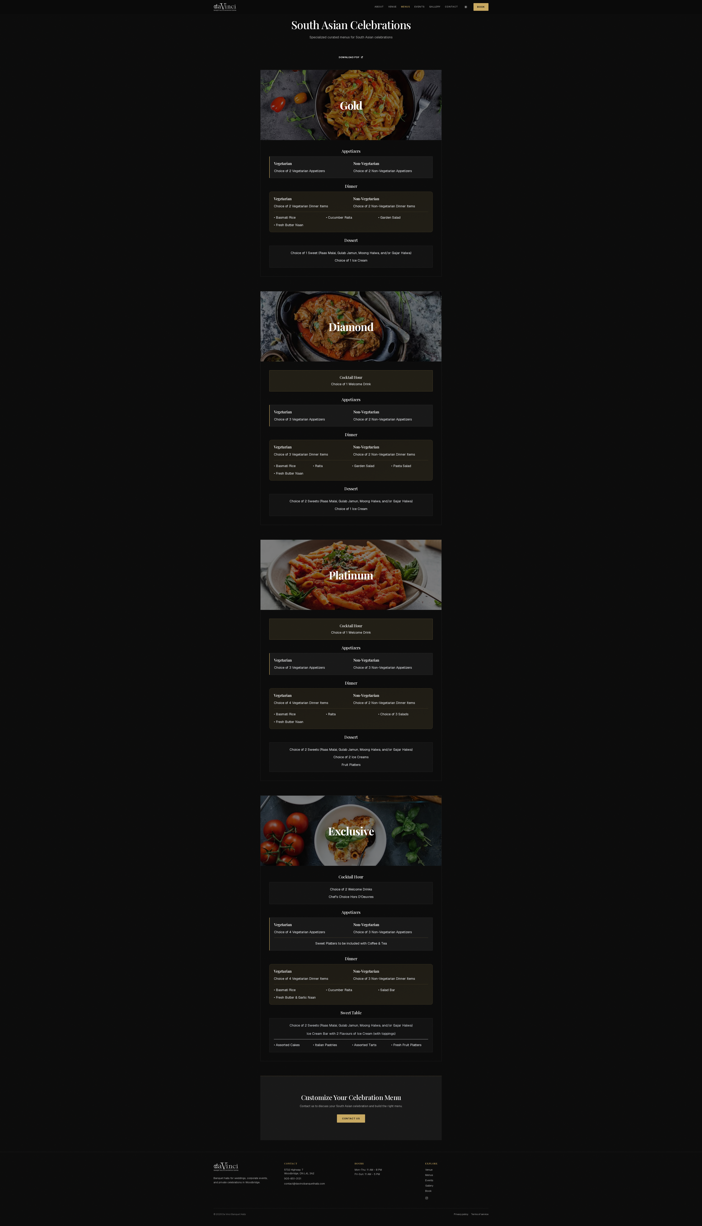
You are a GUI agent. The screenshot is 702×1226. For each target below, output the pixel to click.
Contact (451, 6)
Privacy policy (461, 1214)
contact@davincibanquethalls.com (304, 1183)
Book (481, 6)
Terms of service (479, 1214)
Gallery (435, 6)
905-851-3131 (292, 1178)
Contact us (351, 1118)
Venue (392, 6)
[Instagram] (456, 1198)
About (379, 6)
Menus (405, 6)
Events (419, 6)
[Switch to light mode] (466, 7)
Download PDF (349, 57)
